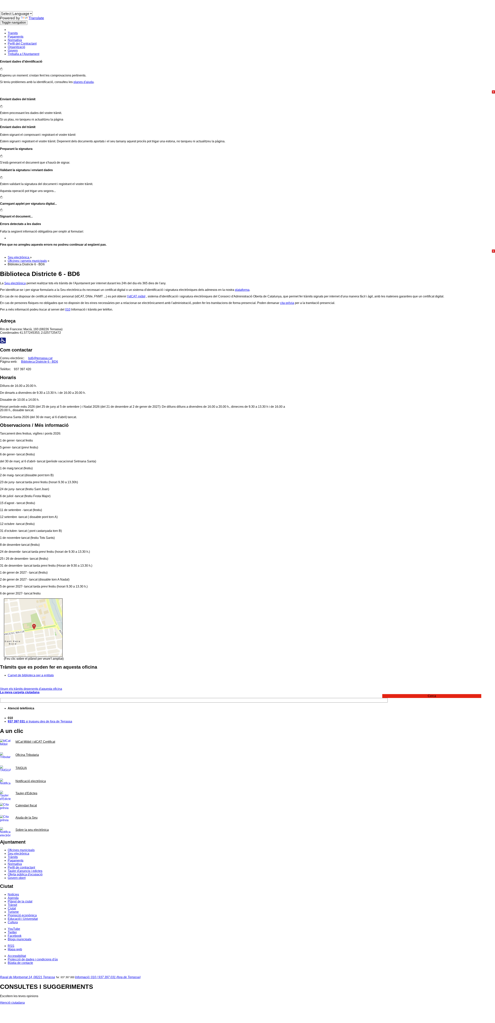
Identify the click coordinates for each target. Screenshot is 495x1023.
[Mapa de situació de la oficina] (33, 656)
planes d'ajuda (83, 82)
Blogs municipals (19, 939)
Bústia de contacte (20, 962)
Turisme (13, 911)
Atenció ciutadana (12, 1002)
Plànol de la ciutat (20, 901)
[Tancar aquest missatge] (247, 91)
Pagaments (15, 36)
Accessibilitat (17, 956)
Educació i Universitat (23, 918)
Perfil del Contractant (22, 43)
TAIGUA (21, 768)
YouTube (14, 928)
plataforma (242, 289)
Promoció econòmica (22, 915)
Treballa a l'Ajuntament (23, 54)
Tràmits (13, 857)
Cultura (13, 922)
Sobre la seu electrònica (32, 829)
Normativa (15, 40)
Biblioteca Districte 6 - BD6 (39, 361)
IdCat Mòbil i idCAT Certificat (35, 741)
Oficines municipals (21, 850)
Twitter (12, 932)
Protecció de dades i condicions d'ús (33, 959)
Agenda (13, 898)
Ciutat (12, 908)
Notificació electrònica (30, 781)
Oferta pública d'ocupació (25, 874)
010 (67, 309)
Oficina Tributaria (27, 754)
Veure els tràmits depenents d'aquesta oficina (31, 688)
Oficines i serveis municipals (27, 260)
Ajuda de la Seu (26, 817)
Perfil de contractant (21, 867)
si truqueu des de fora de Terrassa (40, 721)
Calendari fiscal (26, 805)
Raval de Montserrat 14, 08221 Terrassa (27, 977)
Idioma (4, 9)
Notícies (13, 894)
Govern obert (17, 878)
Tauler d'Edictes (26, 793)
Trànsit (12, 905)
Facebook (14, 935)
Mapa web (15, 949)
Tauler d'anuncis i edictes (25, 871)
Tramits (13, 33)
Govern (13, 50)
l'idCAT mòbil (136, 296)
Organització (16, 47)
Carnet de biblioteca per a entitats (31, 675)
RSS (11, 945)
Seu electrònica (19, 257)
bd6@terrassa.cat (40, 358)
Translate (36, 18)
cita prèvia (287, 303)
